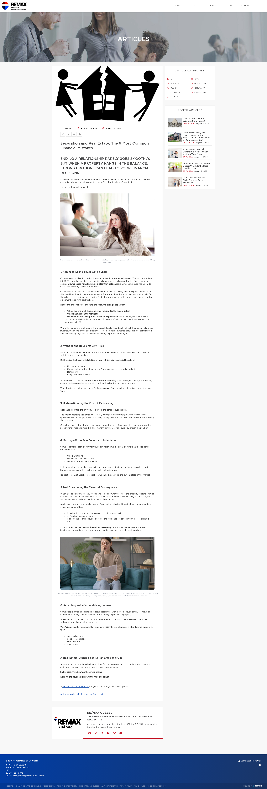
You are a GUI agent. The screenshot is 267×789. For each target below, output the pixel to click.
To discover (200, 92)
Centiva (257, 786)
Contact (246, 6)
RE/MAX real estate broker (75, 687)
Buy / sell (175, 84)
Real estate (199, 84)
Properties (180, 6)
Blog (196, 6)
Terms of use (139, 786)
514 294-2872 (16, 773)
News (196, 79)
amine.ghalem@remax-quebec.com (27, 776)
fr (261, 6)
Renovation (199, 88)
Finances (68, 129)
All (172, 79)
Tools (231, 6)
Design (173, 88)
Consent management (155, 786)
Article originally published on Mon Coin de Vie (82, 694)
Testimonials (213, 6)
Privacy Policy (126, 786)
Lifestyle (175, 97)
